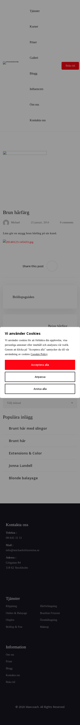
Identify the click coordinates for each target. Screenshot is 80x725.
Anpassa (40, 377)
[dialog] (40, 362)
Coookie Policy (39, 354)
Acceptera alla (40, 365)
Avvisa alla (40, 389)
